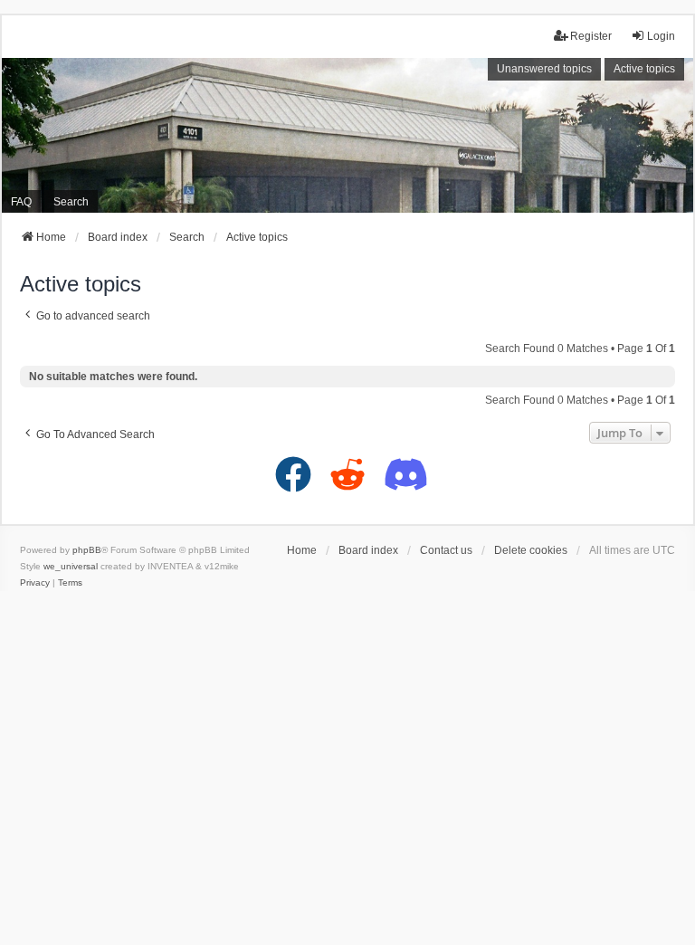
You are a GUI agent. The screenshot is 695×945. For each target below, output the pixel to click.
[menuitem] (35, 583)
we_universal (70, 566)
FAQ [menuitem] (21, 202)
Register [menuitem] (591, 36)
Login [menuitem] (661, 36)
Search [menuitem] (71, 202)
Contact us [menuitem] (446, 550)
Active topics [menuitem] (644, 68)
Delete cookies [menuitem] (530, 550)
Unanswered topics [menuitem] (544, 68)
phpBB (86, 550)
